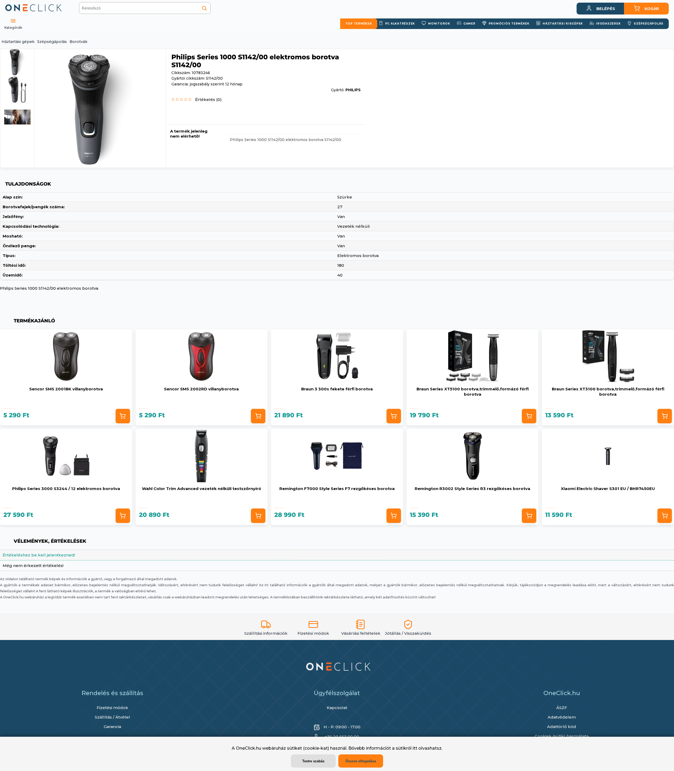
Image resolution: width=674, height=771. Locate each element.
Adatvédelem (562, 717)
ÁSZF (561, 707)
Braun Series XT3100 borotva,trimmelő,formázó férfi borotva (608, 391)
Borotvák (78, 41)
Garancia (112, 726)
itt (415, 748)
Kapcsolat (337, 707)
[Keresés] (204, 8)
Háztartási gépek (18, 41)
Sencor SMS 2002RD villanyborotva (201, 388)
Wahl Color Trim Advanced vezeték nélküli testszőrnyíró (201, 488)
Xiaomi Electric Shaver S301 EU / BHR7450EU (608, 488)
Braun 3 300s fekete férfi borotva (337, 388)
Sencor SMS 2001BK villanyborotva (66, 388)
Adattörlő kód (561, 726)
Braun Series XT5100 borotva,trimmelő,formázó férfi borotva (473, 391)
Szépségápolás (52, 41)
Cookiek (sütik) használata (562, 736)
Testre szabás (313, 761)
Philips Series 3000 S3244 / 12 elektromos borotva (66, 488)
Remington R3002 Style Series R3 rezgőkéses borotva (472, 488)
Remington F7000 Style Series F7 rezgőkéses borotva (337, 488)
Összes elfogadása (360, 761)
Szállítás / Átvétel (112, 717)
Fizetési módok (112, 707)
